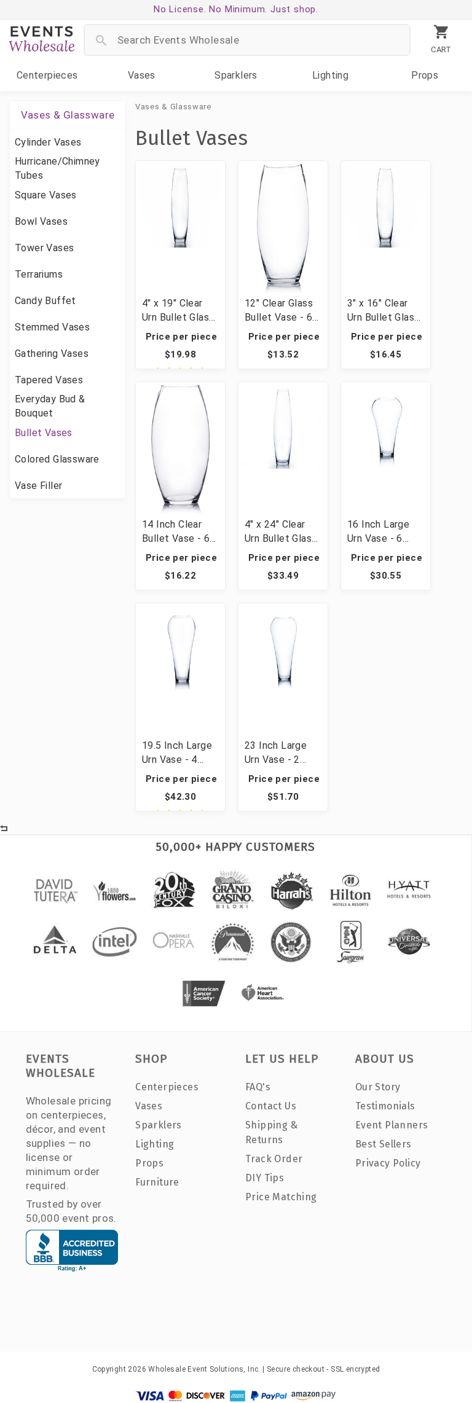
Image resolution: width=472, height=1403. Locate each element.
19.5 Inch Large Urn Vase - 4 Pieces (177, 753)
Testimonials (385, 1106)
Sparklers (236, 75)
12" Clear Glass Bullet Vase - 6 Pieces (279, 310)
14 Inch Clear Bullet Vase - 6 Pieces (176, 531)
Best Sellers (383, 1144)
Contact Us (270, 1106)
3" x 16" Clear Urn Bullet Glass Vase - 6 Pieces (383, 310)
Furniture (157, 1182)
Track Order (273, 1159)
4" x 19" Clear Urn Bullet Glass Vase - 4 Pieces (178, 310)
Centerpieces (47, 75)
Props (424, 75)
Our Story (378, 1087)
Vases (141, 75)
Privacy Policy (388, 1163)
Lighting (330, 75)
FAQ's (257, 1087)
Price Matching (281, 1197)
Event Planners (391, 1125)
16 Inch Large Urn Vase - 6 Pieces (378, 531)
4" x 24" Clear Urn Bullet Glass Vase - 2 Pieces (281, 531)
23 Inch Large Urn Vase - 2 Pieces (276, 753)
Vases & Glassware (173, 106)
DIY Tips (264, 1178)
